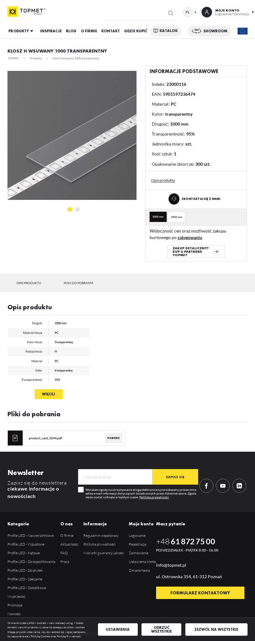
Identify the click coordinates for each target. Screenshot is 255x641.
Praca (64, 561)
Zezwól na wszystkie (216, 629)
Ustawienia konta (142, 561)
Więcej (48, 394)
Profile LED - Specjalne (24, 579)
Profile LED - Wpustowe (25, 544)
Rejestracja (137, 544)
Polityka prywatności (154, 497)
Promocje (14, 605)
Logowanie (137, 535)
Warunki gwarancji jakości (103, 553)
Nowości (14, 613)
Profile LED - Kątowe (23, 553)
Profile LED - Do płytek (25, 570)
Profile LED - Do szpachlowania (31, 561)
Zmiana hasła (139, 570)
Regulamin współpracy (101, 535)
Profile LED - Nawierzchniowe (30, 535)
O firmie (66, 535)
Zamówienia (138, 553)
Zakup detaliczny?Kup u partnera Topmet (191, 251)
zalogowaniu (190, 237)
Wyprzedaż (16, 596)
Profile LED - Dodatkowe (26, 587)
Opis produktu (28, 283)
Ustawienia (118, 629)
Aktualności (69, 544)
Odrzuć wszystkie (161, 629)
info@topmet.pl (171, 565)
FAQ (64, 553)
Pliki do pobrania (78, 283)
